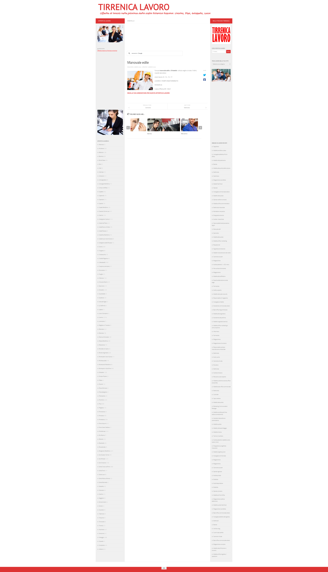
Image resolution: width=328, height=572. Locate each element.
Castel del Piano (103, 223)
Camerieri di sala (217, 536)
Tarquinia (101, 518)
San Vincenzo (102, 463)
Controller (216, 394)
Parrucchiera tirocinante (219, 268)
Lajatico (101, 309)
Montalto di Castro (104, 349)
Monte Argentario (103, 353)
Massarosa (102, 345)
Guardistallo (102, 294)
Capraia (101, 203)
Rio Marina (102, 435)
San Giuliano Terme (104, 455)
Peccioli (101, 384)
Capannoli (101, 195)
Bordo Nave (102, 160)
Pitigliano (101, 408)
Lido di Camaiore (103, 313)
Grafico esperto (217, 290)
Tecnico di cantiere (218, 436)
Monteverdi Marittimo (105, 364)
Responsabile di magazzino (220, 298)
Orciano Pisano (103, 376)
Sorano (101, 506)
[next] (200, 127)
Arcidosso (101, 148)
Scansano (101, 490)
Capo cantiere (217, 398)
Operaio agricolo (217, 471)
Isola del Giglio (102, 301)
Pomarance (102, 411)
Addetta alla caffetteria (219, 276)
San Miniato (102, 459)
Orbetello (130, 21)
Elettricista (216, 172)
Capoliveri (101, 199)
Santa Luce (102, 474)
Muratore (215, 365)
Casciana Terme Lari (104, 211)
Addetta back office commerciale (222, 386)
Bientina (101, 156)
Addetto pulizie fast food (219, 505)
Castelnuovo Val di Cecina (105, 239)
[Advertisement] (167, 35)
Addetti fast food (217, 184)
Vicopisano (102, 545)
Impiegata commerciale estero (221, 192)
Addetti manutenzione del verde (222, 253)
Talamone (101, 514)
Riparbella (101, 443)
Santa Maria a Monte (104, 478)
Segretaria (216, 146)
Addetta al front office (219, 495)
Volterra (101, 549)
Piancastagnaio (103, 392)
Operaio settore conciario (220, 199)
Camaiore (101, 176)
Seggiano (101, 498)
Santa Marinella (103, 482)
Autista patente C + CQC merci (221, 264)
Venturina (101, 533)
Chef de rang (216, 528)
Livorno (101, 317)
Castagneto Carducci (104, 219)
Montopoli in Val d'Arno (105, 368)
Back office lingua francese (220, 310)
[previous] (128, 127)
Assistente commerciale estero (221, 306)
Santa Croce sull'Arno (104, 466)
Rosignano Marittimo (104, 451)
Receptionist (216, 245)
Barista (149, 134)
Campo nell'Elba (103, 188)
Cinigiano (101, 250)
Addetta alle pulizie (218, 237)
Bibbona (101, 152)
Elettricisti (216, 521)
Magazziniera (216, 272)
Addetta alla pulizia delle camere (221, 168)
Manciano (101, 329)
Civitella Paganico (103, 258)
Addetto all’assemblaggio (220, 428)
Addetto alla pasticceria (219, 160)
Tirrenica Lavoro (133, 6)
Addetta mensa (217, 432)
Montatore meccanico (219, 211)
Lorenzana (101, 321)
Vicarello (101, 541)
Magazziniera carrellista (219, 180)
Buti (100, 164)
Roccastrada (102, 447)
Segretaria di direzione (219, 249)
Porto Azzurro (102, 423)
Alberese (101, 144)
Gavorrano (101, 286)
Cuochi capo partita (218, 532)
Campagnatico (102, 180)
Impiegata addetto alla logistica (221, 517)
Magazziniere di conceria (219, 343)
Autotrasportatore (218, 483)
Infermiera (216, 331)
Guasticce (101, 298)
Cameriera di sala (217, 361)
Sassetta (101, 486)
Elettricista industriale (219, 207)
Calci (100, 168)
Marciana (101, 333)
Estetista (215, 479)
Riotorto (101, 439)
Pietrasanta (102, 396)
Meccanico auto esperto (219, 377)
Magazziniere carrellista (219, 509)
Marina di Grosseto (104, 337)
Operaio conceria (217, 491)
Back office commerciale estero (221, 513)
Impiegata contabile (218, 302)
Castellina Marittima (104, 235)
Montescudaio (103, 360)
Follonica (101, 278)
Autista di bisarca (217, 373)
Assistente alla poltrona (219, 317)
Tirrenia (101, 525)
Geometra (216, 233)
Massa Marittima (103, 341)
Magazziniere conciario (219, 544)
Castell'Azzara (102, 231)
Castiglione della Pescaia (105, 243)
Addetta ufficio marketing (220, 241)
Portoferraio (102, 431)
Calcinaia (101, 172)
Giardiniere (216, 176)
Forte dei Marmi (103, 282)
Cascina (101, 215)
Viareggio (101, 537)
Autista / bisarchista (218, 219)
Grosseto (101, 290)
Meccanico (184, 134)
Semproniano (102, 502)
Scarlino (101, 494)
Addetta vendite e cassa (219, 150)
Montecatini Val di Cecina (105, 356)
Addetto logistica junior (219, 452)
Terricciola (101, 521)
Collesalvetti (102, 262)
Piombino (101, 400)
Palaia (100, 380)
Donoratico (102, 270)
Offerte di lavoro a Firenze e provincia (107, 50)
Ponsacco (101, 415)
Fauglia (101, 274)
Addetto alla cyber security (220, 294)
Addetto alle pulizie (218, 196)
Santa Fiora (102, 470)
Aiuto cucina (216, 357)
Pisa (100, 404)
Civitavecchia (102, 254)
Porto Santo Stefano (104, 427)
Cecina (100, 246)
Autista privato (217, 475)
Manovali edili (217, 229)
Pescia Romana (103, 388)
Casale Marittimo (103, 207)
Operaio (215, 188)
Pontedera (102, 419)
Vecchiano (101, 529)
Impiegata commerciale (219, 456)
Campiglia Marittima (104, 184)
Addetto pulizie (217, 424)
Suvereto (101, 510)
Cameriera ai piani (218, 256)
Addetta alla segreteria (219, 314)
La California (102, 305)
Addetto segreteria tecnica (220, 321)
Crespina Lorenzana (104, 266)
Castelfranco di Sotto (104, 227)
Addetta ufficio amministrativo (221, 203)
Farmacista (216, 286)
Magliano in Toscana (104, 325)
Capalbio (101, 191)
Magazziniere (217, 260)
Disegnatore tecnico (218, 215)
